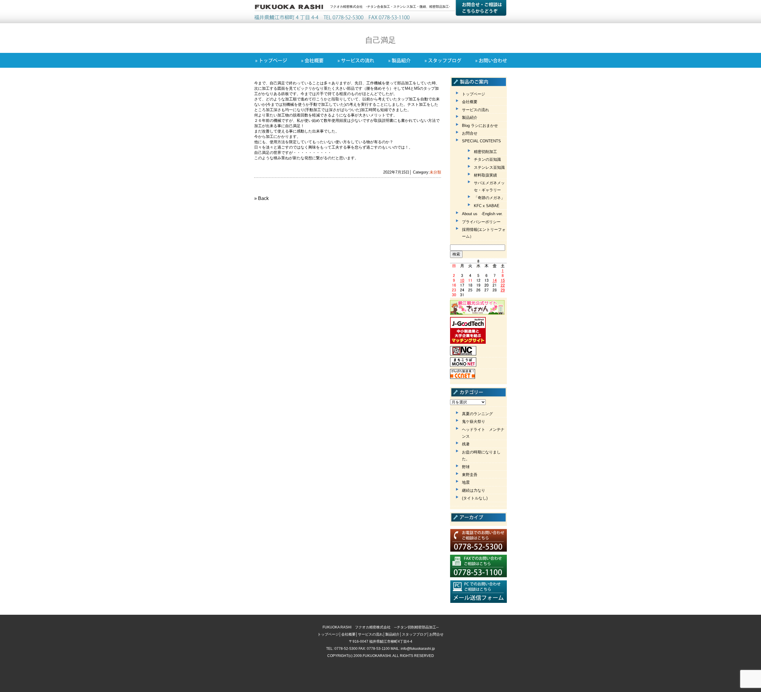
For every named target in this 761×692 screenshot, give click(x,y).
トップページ (473, 94)
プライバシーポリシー (481, 222)
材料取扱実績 (485, 175)
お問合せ (469, 133)
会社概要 (469, 102)
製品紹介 (469, 117)
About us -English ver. (482, 214)
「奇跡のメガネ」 (489, 198)
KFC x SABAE (486, 206)
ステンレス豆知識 (489, 167)
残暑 (466, 444)
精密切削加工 (485, 151)
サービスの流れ (475, 110)
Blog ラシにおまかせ (480, 125)
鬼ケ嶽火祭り (473, 421)
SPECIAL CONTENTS (481, 141)
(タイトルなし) (475, 498)
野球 (466, 467)
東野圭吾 (469, 474)
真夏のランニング (477, 414)
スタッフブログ (414, 634)
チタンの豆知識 (487, 159)
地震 (466, 482)
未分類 (435, 172)
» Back (261, 198)
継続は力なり (473, 490)
